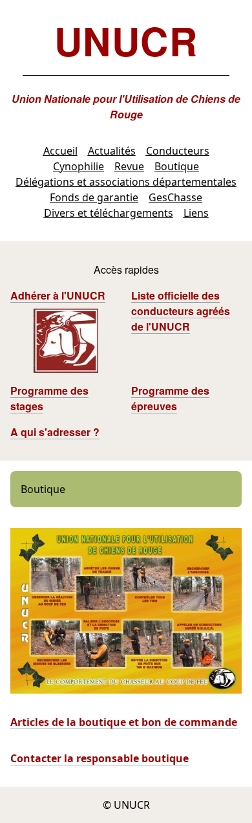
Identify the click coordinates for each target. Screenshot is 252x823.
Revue (129, 166)
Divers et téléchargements (108, 213)
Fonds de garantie (94, 197)
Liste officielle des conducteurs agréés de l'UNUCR (180, 311)
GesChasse (175, 197)
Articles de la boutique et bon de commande (123, 722)
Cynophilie (78, 166)
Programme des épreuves (170, 398)
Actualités (112, 151)
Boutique (176, 166)
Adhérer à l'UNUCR (57, 295)
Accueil (60, 151)
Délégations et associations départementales (126, 182)
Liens (196, 213)
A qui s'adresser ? (55, 431)
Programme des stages (49, 398)
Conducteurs (177, 151)
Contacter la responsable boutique (99, 758)
